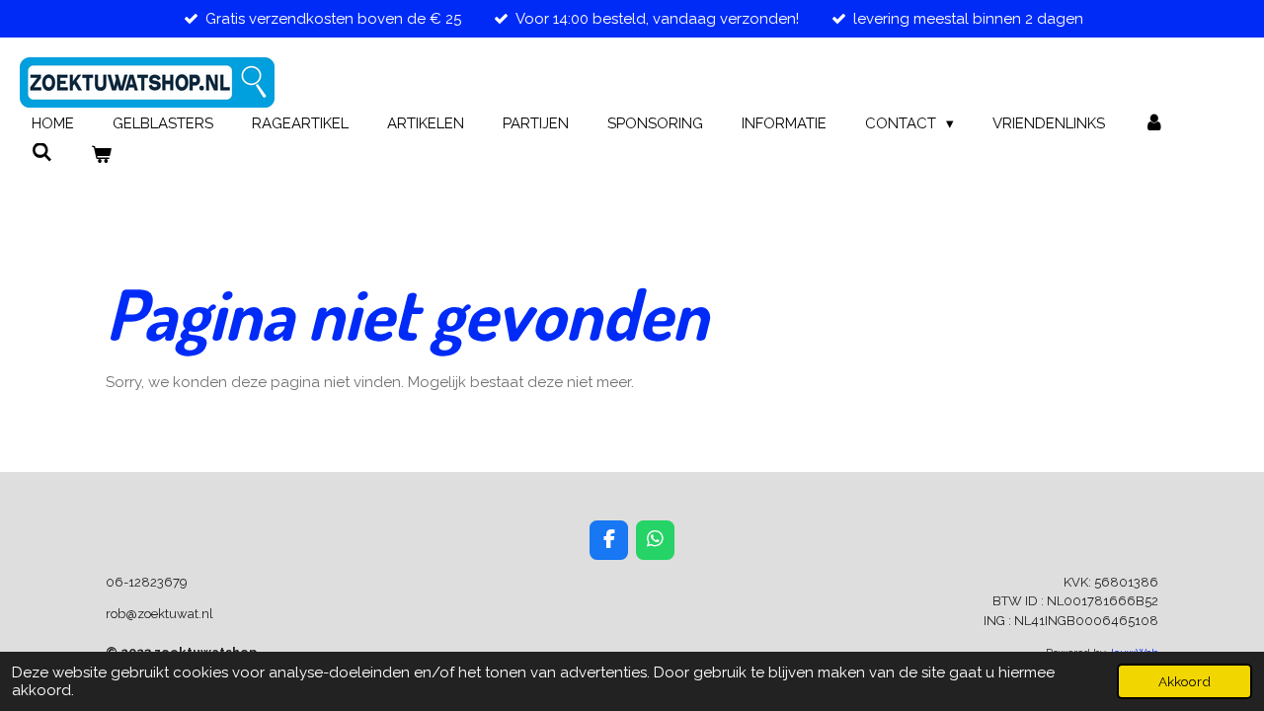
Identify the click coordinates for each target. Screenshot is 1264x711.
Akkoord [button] (1184, 681)
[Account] (1154, 124)
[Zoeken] (42, 153)
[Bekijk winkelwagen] (101, 155)
